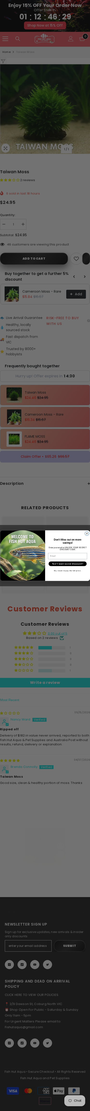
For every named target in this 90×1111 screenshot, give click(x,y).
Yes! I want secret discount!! (67, 563)
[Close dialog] (87, 533)
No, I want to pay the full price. (67, 570)
